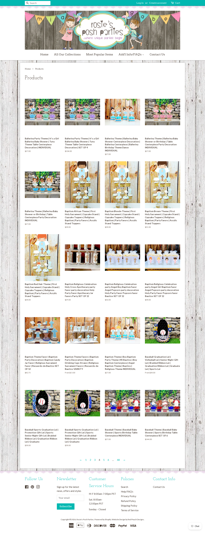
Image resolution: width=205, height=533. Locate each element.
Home (44, 54)
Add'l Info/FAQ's (130, 54)
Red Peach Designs (136, 519)
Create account (158, 3)
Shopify (108, 519)
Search (124, 486)
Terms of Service (130, 510)
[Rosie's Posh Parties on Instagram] (38, 487)
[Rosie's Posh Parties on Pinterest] (32, 487)
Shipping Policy (129, 505)
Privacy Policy (128, 496)
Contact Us (157, 54)
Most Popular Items (99, 54)
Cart (177, 3)
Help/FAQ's (127, 491)
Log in (140, 3)
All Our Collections (67, 54)
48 (118, 459)
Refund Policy (128, 501)
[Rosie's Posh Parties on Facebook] (27, 487)
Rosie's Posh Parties (85, 519)
